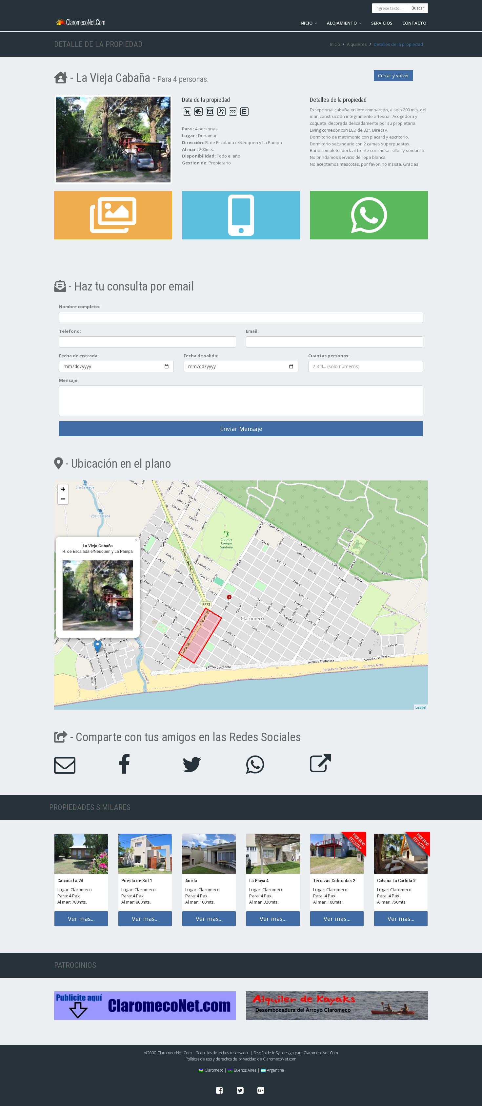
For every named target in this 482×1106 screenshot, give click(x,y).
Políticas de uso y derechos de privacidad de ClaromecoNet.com (241, 1059)
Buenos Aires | (246, 1070)
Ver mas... (81, 919)
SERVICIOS (381, 23)
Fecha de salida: (201, 356)
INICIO (306, 23)
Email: (252, 331)
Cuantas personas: (329, 356)
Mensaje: (69, 380)
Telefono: (70, 331)
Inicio (335, 44)
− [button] (63, 499)
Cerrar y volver (393, 75)
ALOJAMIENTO (342, 23)
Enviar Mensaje (241, 429)
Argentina (275, 1070)
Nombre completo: (79, 306)
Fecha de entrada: (79, 356)
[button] (241, 215)
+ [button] (63, 489)
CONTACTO (414, 23)
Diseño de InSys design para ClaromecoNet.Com (295, 1053)
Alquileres (357, 44)
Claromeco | (215, 1070)
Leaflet (420, 707)
